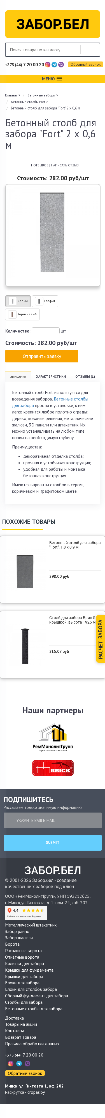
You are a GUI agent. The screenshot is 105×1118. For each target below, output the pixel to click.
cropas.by (36, 1092)
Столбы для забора (24, 1002)
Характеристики (51, 376)
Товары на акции (21, 1024)
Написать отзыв (65, 165)
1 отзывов (39, 165)
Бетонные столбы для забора (33, 1008)
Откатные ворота (22, 957)
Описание (18, 377)
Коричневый (27, 314)
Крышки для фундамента (29, 970)
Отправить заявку (42, 356)
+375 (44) (24, 65)
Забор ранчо (17, 931)
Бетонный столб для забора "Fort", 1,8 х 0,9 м (75, 544)
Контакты (14, 1030)
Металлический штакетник (31, 925)
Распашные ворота (23, 950)
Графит (49, 301)
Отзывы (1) (85, 376)
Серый (22, 301)
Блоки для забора (22, 982)
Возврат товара (20, 1037)
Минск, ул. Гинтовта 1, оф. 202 (34, 1086)
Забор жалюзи (19, 937)
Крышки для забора (24, 976)
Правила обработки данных (32, 1043)
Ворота (12, 944)
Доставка (14, 1018)
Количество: (18, 331)
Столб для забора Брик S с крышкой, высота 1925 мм (73, 619)
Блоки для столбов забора (31, 989)
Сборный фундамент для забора (36, 995)
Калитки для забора (24, 963)
